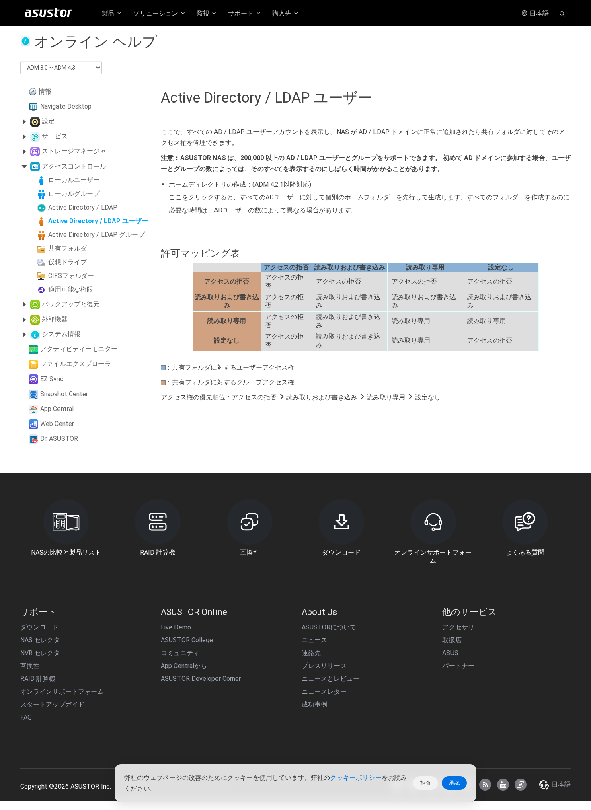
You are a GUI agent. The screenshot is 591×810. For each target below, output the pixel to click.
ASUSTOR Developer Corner (201, 679)
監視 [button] (204, 13)
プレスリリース (324, 666)
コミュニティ (180, 653)
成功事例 (314, 704)
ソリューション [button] (156, 13)
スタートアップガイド (52, 704)
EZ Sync (52, 379)
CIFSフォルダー (71, 276)
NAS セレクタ (40, 640)
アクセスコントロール (74, 166)
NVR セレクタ (40, 653)
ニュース (314, 640)
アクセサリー (461, 627)
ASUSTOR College (187, 640)
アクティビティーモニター (78, 349)
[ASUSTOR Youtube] (503, 785)
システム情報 (61, 334)
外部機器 (55, 319)
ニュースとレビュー (330, 679)
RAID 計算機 (37, 679)
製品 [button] (109, 13)
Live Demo (176, 627)
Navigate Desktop (66, 106)
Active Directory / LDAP (82, 207)
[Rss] (485, 785)
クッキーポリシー (356, 777)
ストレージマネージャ (74, 151)
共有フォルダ (67, 248)
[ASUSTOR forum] (521, 785)
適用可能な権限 (70, 289)
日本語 (538, 13)
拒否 (425, 783)
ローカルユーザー (74, 180)
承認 (454, 783)
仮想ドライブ (67, 262)
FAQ (26, 717)
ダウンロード (39, 627)
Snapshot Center (64, 394)
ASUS (450, 653)
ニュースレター (324, 691)
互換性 (29, 666)
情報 (45, 91)
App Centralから (184, 666)
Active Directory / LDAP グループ (96, 234)
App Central (57, 409)
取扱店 (452, 640)
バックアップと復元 (71, 304)
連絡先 (311, 653)
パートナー (458, 666)
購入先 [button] (282, 13)
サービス (55, 136)
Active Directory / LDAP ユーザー (98, 221)
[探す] (562, 13)
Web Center (57, 424)
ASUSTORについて (329, 627)
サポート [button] (241, 13)
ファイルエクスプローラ (75, 364)
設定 (48, 121)
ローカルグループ (74, 193)
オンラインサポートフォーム (62, 691)
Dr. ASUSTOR (59, 438)
